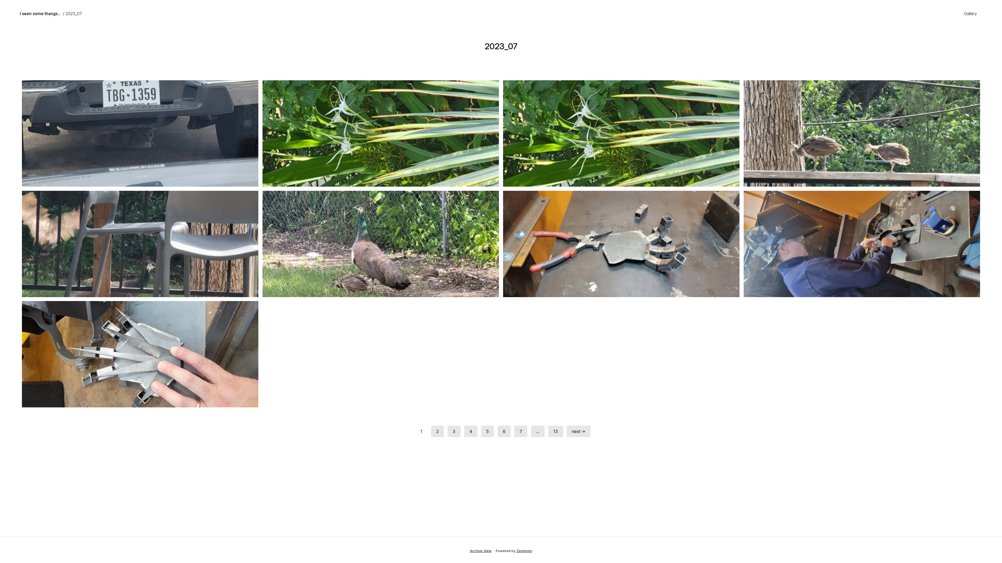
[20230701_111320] (140, 354)
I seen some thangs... (40, 13)
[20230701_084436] (140, 133)
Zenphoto (524, 551)
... (537, 431)
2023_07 (73, 13)
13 (555, 431)
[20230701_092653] (381, 244)
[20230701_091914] (381, 133)
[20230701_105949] (621, 244)
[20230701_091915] (621, 133)
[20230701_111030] (862, 244)
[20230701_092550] (862, 133)
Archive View (481, 551)
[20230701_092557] (140, 244)
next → (578, 431)
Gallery (970, 13)
